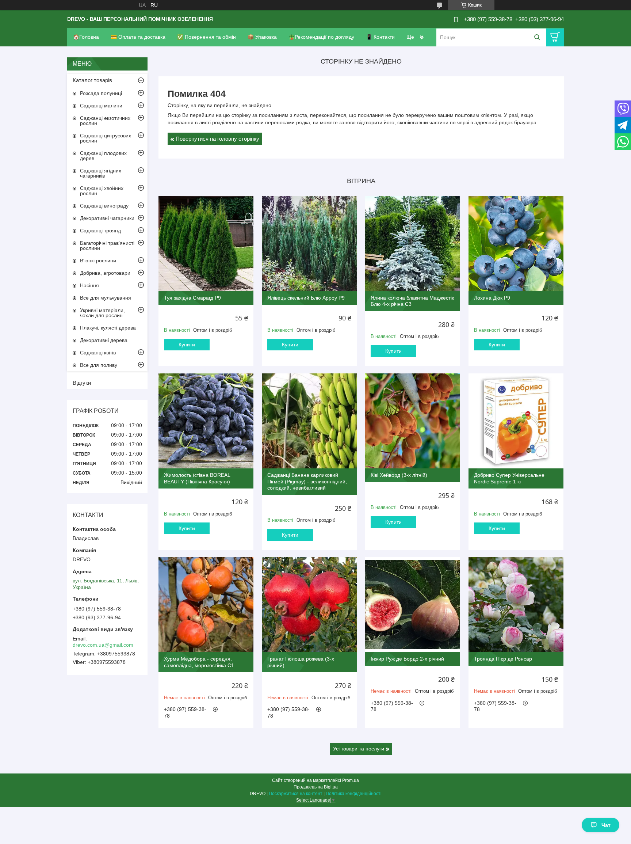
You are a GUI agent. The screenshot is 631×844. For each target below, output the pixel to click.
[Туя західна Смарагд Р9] (205, 243)
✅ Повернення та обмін (206, 37)
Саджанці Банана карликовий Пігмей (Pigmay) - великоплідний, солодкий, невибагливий (307, 481)
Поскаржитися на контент (295, 793)
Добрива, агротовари (105, 273)
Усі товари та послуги (358, 749)
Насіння (89, 285)
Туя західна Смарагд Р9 (192, 298)
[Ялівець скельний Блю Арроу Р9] (309, 243)
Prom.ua (350, 780)
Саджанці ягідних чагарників (100, 173)
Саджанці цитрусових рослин (105, 138)
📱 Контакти (380, 37)
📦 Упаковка (262, 37)
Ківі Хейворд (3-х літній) (399, 475)
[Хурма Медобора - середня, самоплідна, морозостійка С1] (205, 604)
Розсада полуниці (101, 93)
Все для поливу (98, 365)
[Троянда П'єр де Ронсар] (516, 604)
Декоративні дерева (103, 340)
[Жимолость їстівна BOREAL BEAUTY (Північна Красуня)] (205, 420)
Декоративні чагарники (107, 218)
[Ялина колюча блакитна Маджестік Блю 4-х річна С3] (412, 243)
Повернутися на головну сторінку (217, 139)
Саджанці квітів (98, 353)
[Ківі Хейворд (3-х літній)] (412, 420)
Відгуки (82, 383)
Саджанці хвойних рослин (101, 190)
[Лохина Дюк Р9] (516, 243)
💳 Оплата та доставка (138, 37)
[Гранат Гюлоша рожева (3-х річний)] (309, 604)
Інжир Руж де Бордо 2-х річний (407, 659)
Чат (606, 825)
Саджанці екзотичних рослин (105, 120)
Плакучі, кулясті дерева (108, 328)
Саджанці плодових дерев (103, 155)
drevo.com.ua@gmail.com (103, 645)
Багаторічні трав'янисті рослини (107, 245)
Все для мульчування (105, 298)
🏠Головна (86, 37)
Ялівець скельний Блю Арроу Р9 (306, 298)
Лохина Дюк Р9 (492, 298)
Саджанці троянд (100, 230)
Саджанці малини (101, 106)
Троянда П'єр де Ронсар (503, 659)
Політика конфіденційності (354, 793)
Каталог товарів (92, 80)
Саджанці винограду (104, 206)
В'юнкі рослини (98, 260)
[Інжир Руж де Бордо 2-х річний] (412, 604)
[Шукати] (537, 37)
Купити (187, 344)
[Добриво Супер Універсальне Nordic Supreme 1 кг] (516, 420)
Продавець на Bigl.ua (316, 787)
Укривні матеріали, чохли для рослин (102, 312)
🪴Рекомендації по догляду (321, 37)
